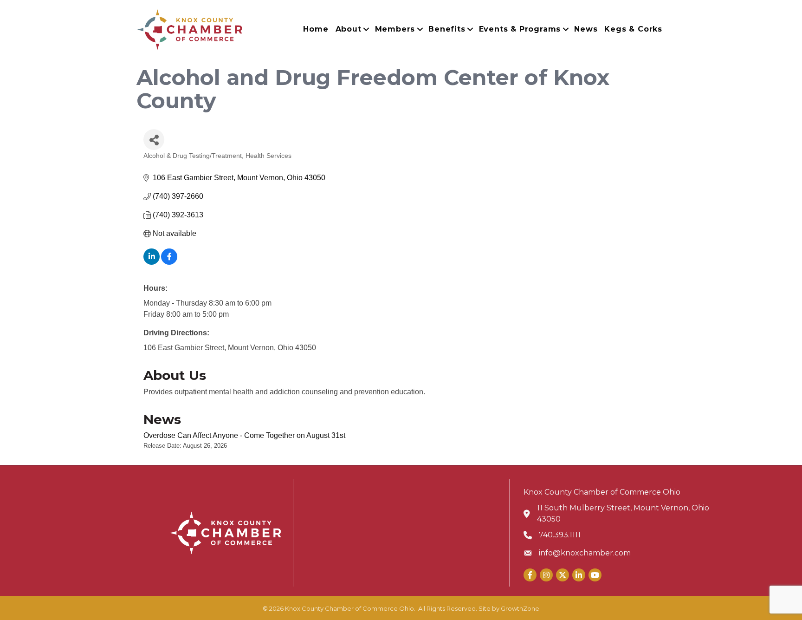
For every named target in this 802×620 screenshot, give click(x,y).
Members (395, 29)
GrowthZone (520, 608)
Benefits (446, 29)
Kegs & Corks (633, 29)
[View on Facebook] (169, 262)
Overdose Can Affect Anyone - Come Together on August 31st (244, 435)
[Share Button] (153, 139)
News (585, 29)
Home (315, 29)
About (349, 29)
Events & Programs (520, 29)
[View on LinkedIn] (151, 262)
